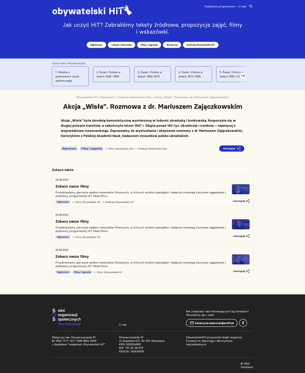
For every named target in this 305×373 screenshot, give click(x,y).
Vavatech (247, 367)
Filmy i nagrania (149, 45)
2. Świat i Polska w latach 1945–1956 (109, 74)
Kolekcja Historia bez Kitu (152, 148)
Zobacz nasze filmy (72, 186)
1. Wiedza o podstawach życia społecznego (67, 76)
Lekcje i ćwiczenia (121, 45)
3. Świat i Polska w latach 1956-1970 (150, 74)
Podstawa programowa (220, 6)
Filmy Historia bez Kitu (121, 148)
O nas (242, 6)
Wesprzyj (172, 45)
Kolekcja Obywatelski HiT (201, 45)
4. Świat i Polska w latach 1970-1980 (191, 74)
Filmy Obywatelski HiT (88, 202)
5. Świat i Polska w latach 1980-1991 (232, 74)
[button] (243, 76)
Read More (100, 196)
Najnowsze (96, 45)
